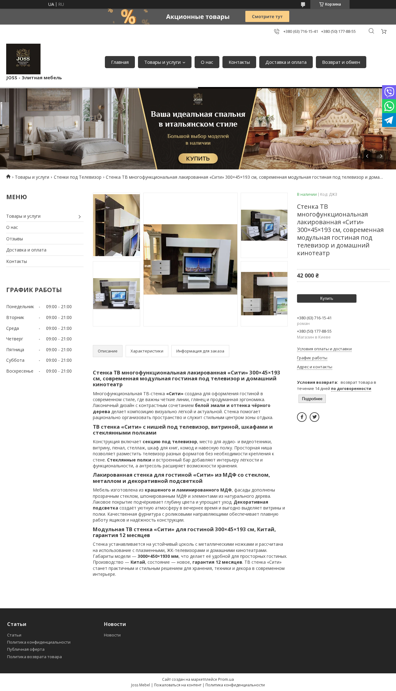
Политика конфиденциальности (39, 642)
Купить (326, 298)
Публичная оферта (26, 649)
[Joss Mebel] (23, 59)
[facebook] (302, 417)
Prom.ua (226, 679)
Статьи (14, 635)
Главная (120, 62)
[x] (314, 417)
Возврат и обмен (341, 62)
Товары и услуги (162, 62)
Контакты (239, 62)
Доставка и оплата (286, 62)
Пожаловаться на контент (177, 685)
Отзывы (14, 239)
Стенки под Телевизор (77, 177)
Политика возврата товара (34, 656)
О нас (207, 62)
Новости (112, 635)
